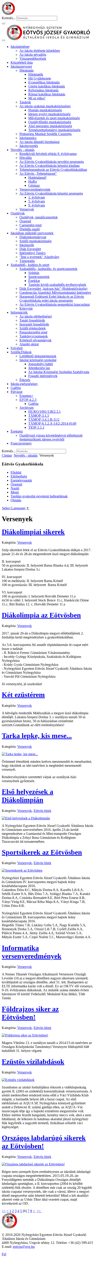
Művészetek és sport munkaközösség (54, 118)
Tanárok (25, 102)
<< (4, 1211)
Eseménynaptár (21, 480)
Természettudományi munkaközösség (54, 130)
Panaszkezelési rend (33, 332)
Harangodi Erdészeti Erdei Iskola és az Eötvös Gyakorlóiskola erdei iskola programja (51, 298)
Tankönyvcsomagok (33, 336)
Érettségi (17, 431)
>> (39, 1211)
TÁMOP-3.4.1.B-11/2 (43, 419)
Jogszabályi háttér (40, 364)
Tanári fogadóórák (32, 320)
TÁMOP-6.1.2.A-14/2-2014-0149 (52, 423)
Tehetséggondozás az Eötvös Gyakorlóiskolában (53, 169)
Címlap (7, 455)
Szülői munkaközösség (35, 241)
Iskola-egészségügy (24, 384)
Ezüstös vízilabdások (33, 1062)
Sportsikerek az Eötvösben (42, 852)
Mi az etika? (36, 98)
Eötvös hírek (42, 811)
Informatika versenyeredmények (31, 952)
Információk (19, 312)
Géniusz (34, 185)
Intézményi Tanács (32, 253)
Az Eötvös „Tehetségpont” (38, 173)
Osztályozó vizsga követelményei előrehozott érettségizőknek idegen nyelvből (50, 437)
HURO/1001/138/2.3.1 (44, 411)
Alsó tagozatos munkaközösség (50, 126)
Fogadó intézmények (42, 376)
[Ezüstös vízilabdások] (18, 1080)
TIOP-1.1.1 (36, 427)
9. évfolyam (36, 205)
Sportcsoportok (38, 277)
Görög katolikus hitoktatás (46, 86)
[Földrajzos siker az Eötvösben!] (25, 1035)
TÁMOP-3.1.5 (38, 415)
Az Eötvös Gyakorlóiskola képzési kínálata (49, 165)
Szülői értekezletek (32, 328)
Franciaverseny (21, 443)
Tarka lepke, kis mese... (37, 736)
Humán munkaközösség (45, 110)
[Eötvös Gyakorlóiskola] (9, 1227)
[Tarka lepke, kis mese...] (20, 754)
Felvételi (17, 348)
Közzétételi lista (22, 62)
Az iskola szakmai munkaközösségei (44, 106)
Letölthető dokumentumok (37, 356)
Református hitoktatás (43, 90)
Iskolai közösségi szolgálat (37, 360)
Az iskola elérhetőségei (35, 316)
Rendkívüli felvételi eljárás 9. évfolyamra (48, 154)
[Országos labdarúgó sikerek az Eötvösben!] (33, 1164)
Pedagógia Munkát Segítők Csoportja (45, 134)
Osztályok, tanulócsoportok (38, 217)
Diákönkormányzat (32, 237)
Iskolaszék (26, 245)
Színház (33, 273)
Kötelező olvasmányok (35, 340)
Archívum (26, 407)
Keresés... (8, 18)
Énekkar (34, 281)
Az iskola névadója (32, 54)
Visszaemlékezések (32, 58)
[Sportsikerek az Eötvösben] (22, 870)
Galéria (16, 388)
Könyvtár (26, 308)
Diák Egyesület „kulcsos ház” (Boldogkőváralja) (53, 288)
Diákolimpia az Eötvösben (41, 615)
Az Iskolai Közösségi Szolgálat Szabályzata (58, 372)
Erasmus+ (26, 396)
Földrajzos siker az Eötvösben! (30, 1013)
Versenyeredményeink (34, 189)
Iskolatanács (27, 138)
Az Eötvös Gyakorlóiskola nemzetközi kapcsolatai (54, 304)
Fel (4, 1254)
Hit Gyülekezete (39, 78)
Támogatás (27, 261)
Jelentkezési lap (39, 368)
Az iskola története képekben (39, 50)
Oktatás (16, 500)
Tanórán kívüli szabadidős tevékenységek (57, 285)
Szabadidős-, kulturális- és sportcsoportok (48, 269)
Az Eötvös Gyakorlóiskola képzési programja (51, 193)
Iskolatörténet (20, 46)
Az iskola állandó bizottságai (39, 142)
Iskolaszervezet (21, 66)
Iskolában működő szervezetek (32, 233)
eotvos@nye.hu (24, 1246)
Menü (15, 492)
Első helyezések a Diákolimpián (27, 796)
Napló (15, 488)
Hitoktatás (26, 70)
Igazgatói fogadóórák (34, 324)
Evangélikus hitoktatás (44, 82)
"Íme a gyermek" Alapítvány (39, 257)
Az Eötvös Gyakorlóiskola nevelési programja (51, 162)
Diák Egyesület (30, 249)
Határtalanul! (37, 177)
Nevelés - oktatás (22, 150)
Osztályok (18, 213)
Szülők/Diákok (21, 352)
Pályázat (16, 392)
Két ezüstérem (23, 695)
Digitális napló (29, 229)
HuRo (32, 181)
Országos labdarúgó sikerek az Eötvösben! (44, 1142)
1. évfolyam (36, 197)
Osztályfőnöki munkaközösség (49, 122)
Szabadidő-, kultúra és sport (30, 265)
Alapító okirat (29, 344)
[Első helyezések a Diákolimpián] (26, 818)
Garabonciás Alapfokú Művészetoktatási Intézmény (55, 292)
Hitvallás (25, 158)
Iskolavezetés (28, 146)
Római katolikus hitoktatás (46, 94)
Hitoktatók (35, 74)
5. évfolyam (36, 201)
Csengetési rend (30, 225)
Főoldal (16, 472)
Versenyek (26, 209)
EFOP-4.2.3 (27, 400)
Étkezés (24, 380)
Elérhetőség (19, 476)
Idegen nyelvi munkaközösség (49, 114)
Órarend (25, 221)
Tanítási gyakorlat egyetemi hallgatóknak (39, 496)
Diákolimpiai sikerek (33, 532)
